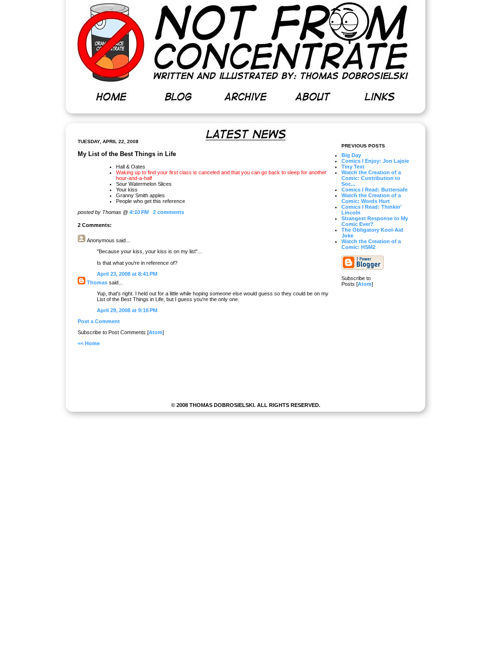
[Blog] (178, 97)
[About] (312, 97)
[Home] (111, 97)
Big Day (351, 155)
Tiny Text (352, 166)
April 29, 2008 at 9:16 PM (127, 310)
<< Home (89, 343)
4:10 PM (139, 212)
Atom (365, 284)
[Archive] (245, 97)
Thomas (97, 282)
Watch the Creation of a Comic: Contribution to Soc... (371, 178)
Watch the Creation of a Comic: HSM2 (371, 244)
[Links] (379, 97)
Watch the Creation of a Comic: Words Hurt (371, 198)
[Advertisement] (245, 376)
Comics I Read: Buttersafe (374, 189)
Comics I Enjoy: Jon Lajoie (375, 161)
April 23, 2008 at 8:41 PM (127, 274)
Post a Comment (99, 321)
